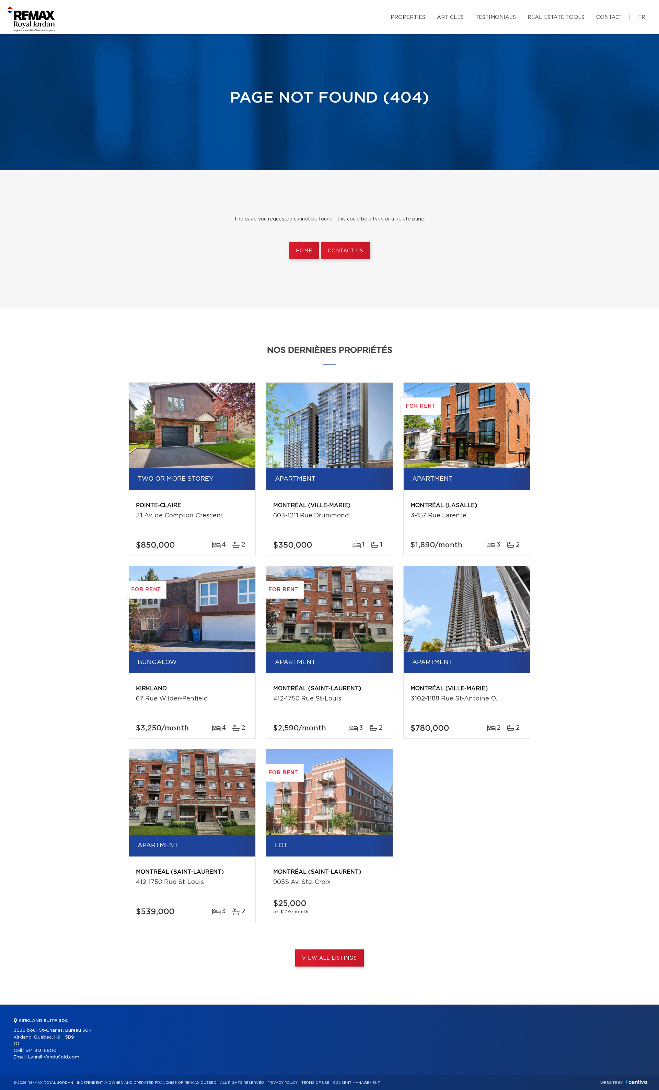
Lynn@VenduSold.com (53, 1057)
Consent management (356, 1083)
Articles (450, 17)
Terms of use (315, 1083)
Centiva (636, 1082)
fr (641, 17)
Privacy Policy (282, 1083)
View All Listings (329, 958)
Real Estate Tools (556, 17)
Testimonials (495, 17)
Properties (408, 17)
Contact (609, 17)
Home (304, 251)
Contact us (345, 251)
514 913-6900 (41, 1051)
